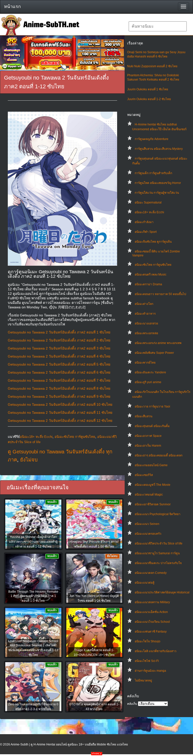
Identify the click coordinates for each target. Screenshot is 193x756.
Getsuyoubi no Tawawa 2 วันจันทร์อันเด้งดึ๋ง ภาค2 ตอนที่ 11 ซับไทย (60, 412)
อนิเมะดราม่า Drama (148, 284)
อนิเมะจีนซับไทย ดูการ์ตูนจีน (153, 241)
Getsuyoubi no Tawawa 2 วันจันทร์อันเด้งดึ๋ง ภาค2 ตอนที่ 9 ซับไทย (59, 396)
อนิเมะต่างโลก (144, 304)
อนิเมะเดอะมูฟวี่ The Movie (152, 485)
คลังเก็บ (132, 704)
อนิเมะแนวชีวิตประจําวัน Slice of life (158, 543)
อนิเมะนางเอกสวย (146, 323)
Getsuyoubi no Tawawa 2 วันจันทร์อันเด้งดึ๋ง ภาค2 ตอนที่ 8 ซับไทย (59, 388)
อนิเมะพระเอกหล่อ (146, 333)
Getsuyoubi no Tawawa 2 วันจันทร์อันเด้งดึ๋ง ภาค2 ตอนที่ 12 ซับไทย (60, 421)
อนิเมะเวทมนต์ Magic (149, 494)
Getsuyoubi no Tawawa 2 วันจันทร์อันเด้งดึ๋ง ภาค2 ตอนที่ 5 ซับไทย (59, 364)
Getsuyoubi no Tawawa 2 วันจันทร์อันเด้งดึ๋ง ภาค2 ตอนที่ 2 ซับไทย (59, 340)
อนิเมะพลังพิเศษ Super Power (154, 353)
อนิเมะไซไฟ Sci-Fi (147, 661)
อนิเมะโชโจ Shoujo (147, 641)
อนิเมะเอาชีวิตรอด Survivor (153, 504)
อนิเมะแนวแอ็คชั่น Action (151, 612)
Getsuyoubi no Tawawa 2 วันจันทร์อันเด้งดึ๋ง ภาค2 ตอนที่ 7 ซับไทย (59, 380)
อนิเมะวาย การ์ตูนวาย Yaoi (152, 406)
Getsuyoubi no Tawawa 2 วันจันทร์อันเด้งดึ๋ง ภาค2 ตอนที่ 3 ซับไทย (59, 348)
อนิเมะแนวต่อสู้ (144, 582)
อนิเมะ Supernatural (148, 202)
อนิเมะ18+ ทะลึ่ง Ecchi (149, 212)
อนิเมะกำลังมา (144, 222)
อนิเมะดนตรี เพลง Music (150, 274)
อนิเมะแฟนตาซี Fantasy (151, 631)
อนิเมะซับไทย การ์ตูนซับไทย (153, 264)
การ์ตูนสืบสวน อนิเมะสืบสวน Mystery (159, 149)
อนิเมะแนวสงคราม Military (152, 602)
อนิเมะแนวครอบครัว (148, 533)
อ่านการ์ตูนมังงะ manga (150, 670)
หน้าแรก (12, 6)
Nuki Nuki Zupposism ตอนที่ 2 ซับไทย (152, 66)
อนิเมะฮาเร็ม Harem (148, 445)
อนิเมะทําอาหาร (145, 313)
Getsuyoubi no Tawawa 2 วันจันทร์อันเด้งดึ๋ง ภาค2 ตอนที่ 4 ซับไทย (59, 356)
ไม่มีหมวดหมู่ (143, 680)
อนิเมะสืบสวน (143, 416)
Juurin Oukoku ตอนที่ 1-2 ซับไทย (149, 99)
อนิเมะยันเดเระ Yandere (150, 372)
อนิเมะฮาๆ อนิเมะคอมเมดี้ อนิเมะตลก (158, 455)
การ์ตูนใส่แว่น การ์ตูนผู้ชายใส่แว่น (157, 192)
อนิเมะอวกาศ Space (148, 436)
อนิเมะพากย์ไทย (145, 362)
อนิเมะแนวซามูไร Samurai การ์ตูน (157, 553)
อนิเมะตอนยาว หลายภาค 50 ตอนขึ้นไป (160, 294)
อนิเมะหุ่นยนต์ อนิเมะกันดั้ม (152, 426)
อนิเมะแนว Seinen (147, 524)
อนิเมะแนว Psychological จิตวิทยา (157, 514)
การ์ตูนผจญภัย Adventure (151, 139)
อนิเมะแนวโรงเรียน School (152, 622)
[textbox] (158, 26)
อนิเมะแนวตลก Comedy (151, 573)
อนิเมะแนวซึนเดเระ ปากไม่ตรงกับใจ (158, 563)
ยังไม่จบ (29, 459)
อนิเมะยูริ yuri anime (148, 382)
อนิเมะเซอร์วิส (144, 475)
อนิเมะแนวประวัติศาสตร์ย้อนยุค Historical (162, 592)
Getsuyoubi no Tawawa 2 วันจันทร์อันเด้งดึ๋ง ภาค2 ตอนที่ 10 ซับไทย (60, 404)
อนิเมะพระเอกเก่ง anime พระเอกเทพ (158, 343)
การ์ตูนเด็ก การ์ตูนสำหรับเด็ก (153, 173)
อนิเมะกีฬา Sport (146, 232)
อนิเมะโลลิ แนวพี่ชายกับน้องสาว (155, 651)
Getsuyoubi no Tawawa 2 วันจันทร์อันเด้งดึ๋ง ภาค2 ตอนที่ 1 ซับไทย (59, 332)
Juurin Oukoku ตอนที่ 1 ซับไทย (147, 89)
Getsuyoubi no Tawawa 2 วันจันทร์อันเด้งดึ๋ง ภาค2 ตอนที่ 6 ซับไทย (59, 372)
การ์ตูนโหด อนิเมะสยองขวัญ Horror (158, 183)
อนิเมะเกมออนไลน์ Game (151, 465)
